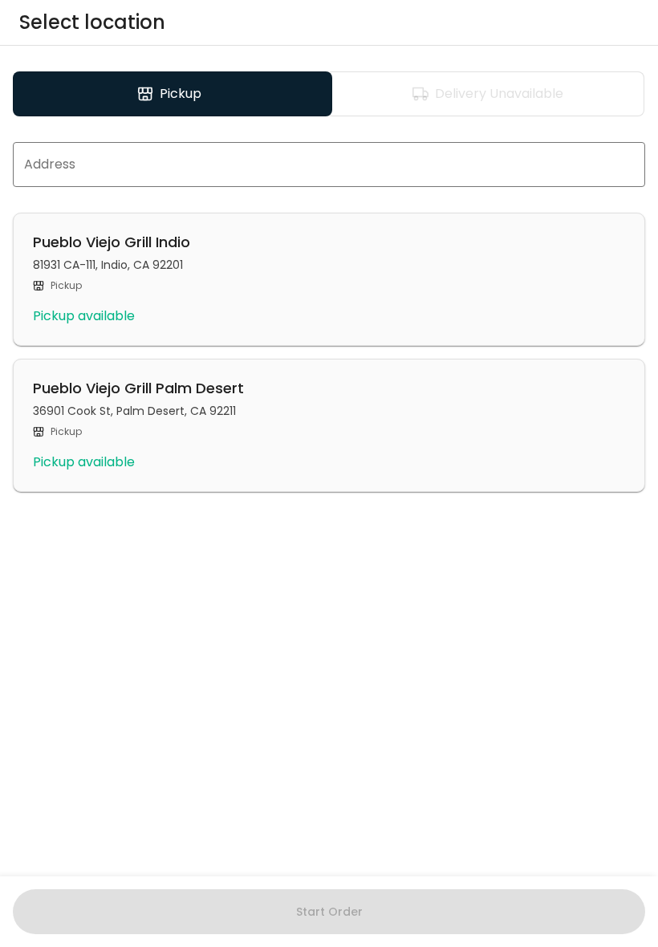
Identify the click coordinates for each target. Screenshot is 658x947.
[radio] (172, 93)
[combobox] (329, 164)
